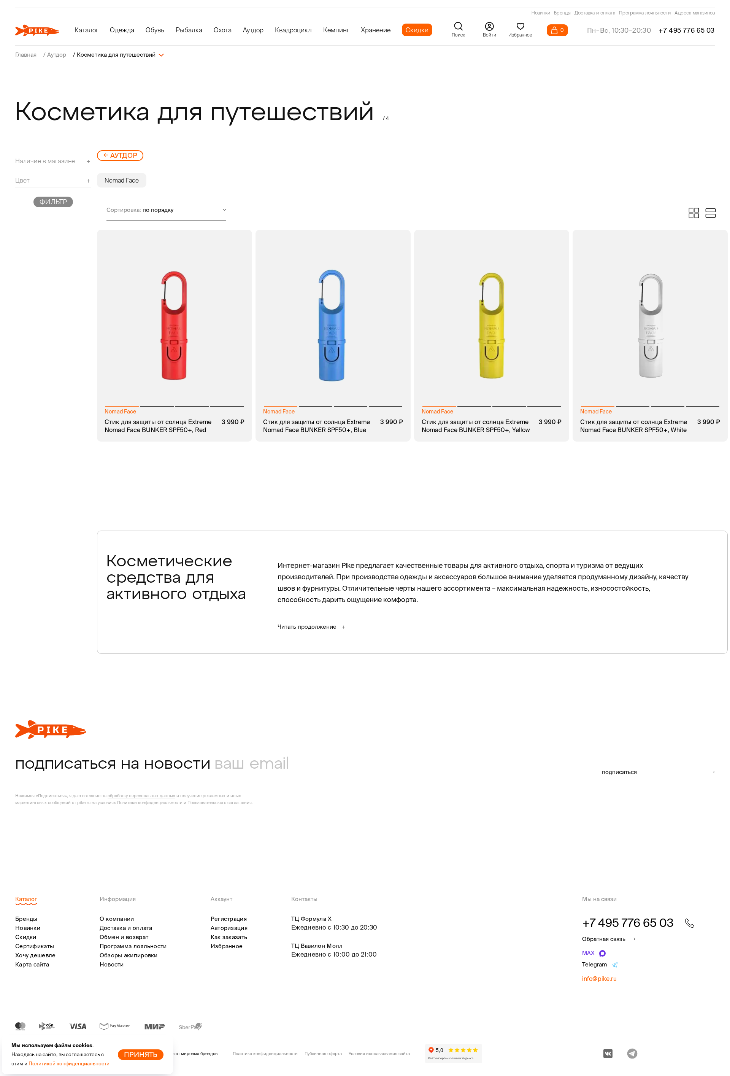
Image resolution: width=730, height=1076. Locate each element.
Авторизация (229, 928)
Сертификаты (34, 946)
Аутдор (253, 30)
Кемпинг (336, 30)
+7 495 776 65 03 (687, 30)
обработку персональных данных (141, 795)
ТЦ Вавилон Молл (317, 945)
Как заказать (229, 937)
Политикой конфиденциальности (69, 1063)
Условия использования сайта (379, 1053)
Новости (112, 964)
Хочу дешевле (35, 955)
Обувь (155, 30)
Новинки (541, 13)
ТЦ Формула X (311, 918)
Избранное (227, 946)
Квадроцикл (293, 30)
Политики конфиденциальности (149, 802)
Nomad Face (122, 180)
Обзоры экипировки (129, 955)
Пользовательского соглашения (219, 802)
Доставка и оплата (594, 13)
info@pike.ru (599, 978)
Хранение (375, 30)
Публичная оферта (323, 1053)
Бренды (562, 13)
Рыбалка (189, 30)
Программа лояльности (645, 13)
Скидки (417, 29)
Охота (223, 30)
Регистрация (229, 918)
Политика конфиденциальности (265, 1053)
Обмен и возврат (124, 937)
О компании (117, 918)
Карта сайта (32, 964)
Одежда (122, 30)
